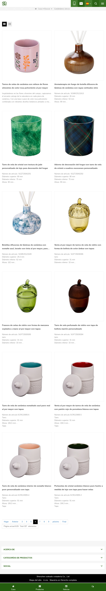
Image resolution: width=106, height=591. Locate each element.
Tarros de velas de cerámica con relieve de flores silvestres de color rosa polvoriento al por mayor (25, 86)
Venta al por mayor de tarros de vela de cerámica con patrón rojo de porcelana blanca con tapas (77, 407)
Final (64, 522)
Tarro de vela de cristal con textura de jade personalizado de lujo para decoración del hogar (25, 166)
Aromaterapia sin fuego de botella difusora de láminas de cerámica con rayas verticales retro (76, 86)
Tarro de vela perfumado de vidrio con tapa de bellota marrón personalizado (76, 327)
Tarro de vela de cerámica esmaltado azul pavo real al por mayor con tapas (26, 407)
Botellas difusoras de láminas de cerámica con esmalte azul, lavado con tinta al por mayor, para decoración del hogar (25, 247)
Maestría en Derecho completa (63, 580)
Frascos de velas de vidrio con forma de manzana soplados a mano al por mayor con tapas (25, 327)
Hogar (6, 522)
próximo (56, 522)
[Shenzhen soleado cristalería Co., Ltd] (4, 4)
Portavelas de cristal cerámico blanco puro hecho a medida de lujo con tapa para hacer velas (78, 488)
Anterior (15, 522)
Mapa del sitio (35, 580)
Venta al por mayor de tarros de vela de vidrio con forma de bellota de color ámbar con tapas (77, 247)
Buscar (47, 9)
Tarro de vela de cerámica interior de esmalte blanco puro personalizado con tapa (26, 488)
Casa (40, 9)
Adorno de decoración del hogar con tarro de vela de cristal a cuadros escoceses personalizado (77, 166)
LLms (45, 580)
